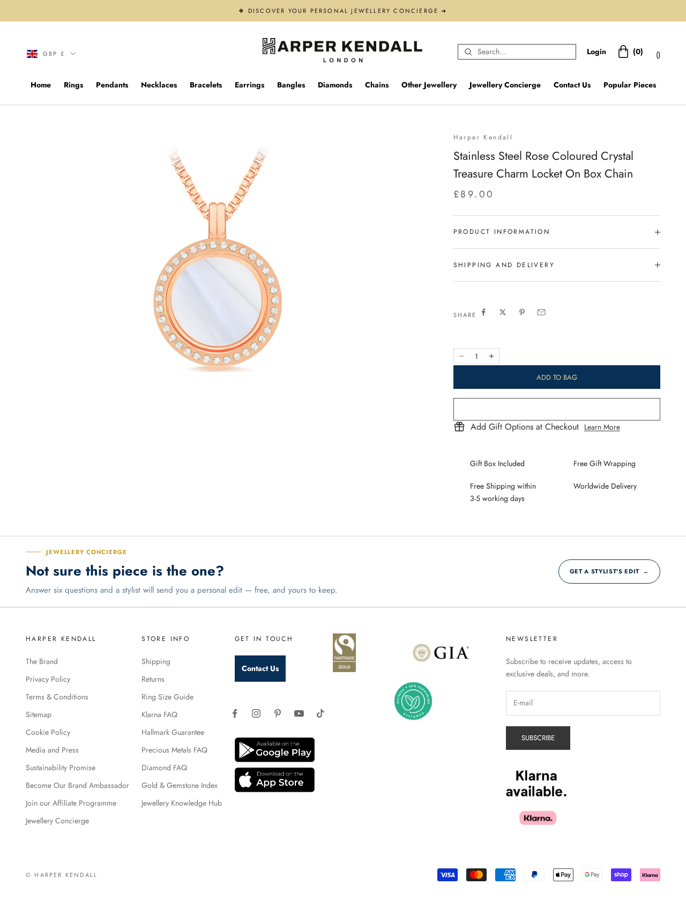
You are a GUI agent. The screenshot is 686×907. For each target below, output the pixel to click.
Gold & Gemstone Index (179, 785)
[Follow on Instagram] (256, 713)
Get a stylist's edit (609, 571)
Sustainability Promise (60, 767)
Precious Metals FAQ (174, 749)
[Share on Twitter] (502, 312)
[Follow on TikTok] (320, 713)
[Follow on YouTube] (299, 713)
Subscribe (538, 738)
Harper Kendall (483, 137)
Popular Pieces (629, 84)
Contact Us (572, 84)
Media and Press (52, 749)
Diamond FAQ (164, 767)
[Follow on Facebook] (234, 713)
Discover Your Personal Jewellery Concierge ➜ (348, 10)
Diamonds (335, 84)
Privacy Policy (48, 679)
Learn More (602, 427)
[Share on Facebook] (483, 312)
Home (41, 84)
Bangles (291, 84)
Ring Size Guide (167, 696)
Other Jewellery (429, 84)
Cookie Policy (48, 732)
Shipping (155, 661)
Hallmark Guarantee (172, 732)
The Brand (42, 661)
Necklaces (159, 84)
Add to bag (556, 377)
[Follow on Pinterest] (277, 713)
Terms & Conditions (57, 696)
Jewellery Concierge (505, 84)
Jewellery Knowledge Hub (181, 803)
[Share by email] (541, 312)
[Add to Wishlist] (556, 409)
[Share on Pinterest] (522, 312)
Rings (73, 84)
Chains (377, 84)
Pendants (112, 84)
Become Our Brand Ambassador (77, 785)
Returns (153, 679)
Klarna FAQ (159, 714)
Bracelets (206, 84)
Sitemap (38, 714)
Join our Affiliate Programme (71, 803)
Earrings (249, 84)
